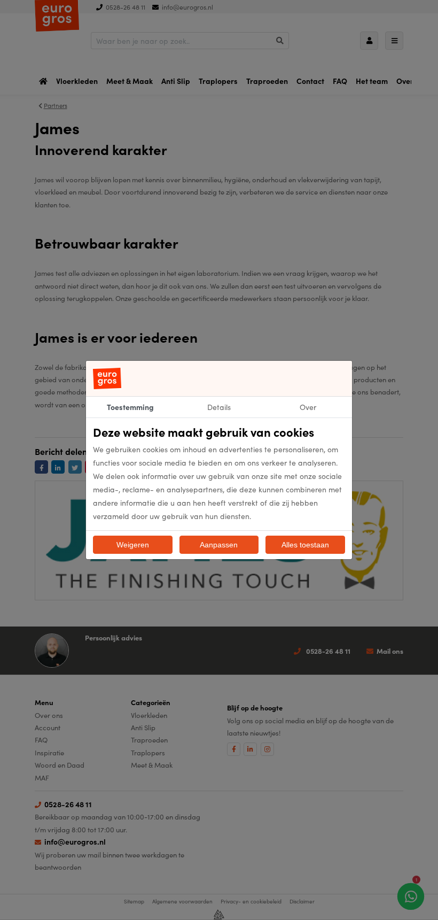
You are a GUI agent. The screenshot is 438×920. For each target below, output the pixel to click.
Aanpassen (219, 544)
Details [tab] (219, 406)
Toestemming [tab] (130, 406)
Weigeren (132, 544)
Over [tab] (308, 406)
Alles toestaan (305, 544)
